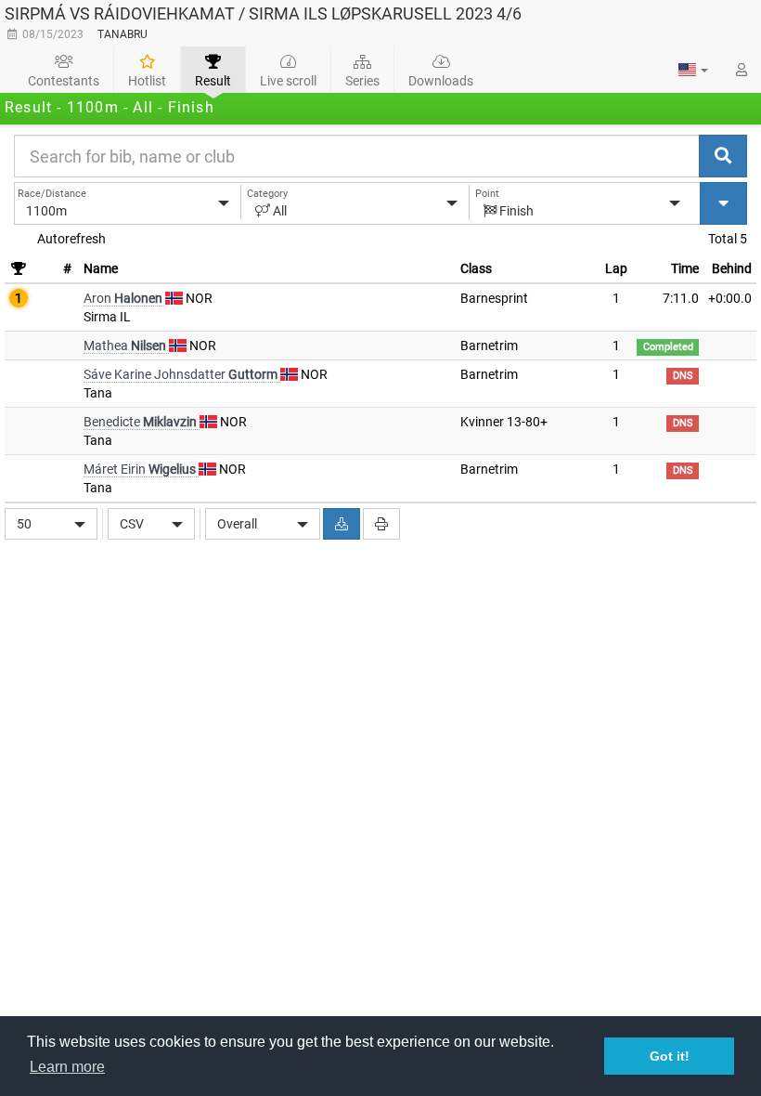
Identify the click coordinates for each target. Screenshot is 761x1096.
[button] (693, 69)
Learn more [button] (67, 1067)
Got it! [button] (670, 1056)
